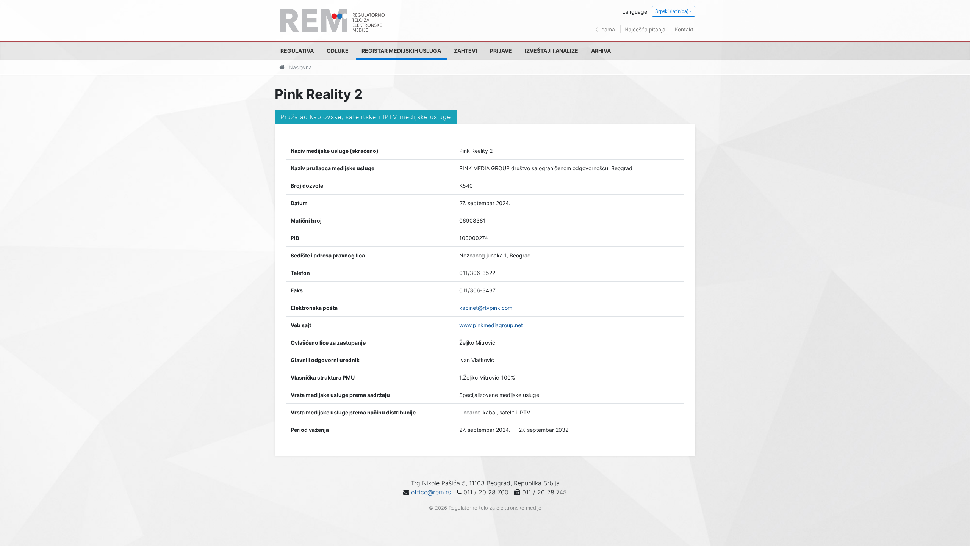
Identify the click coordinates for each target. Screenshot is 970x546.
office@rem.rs (431, 492)
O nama (605, 29)
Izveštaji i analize (551, 50)
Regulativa (297, 50)
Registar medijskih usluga (401, 50)
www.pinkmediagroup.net (491, 325)
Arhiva (601, 50)
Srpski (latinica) (671, 11)
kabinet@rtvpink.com (485, 307)
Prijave (501, 50)
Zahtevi (465, 50)
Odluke (338, 50)
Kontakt (684, 29)
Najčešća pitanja (644, 29)
